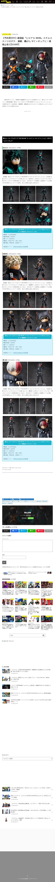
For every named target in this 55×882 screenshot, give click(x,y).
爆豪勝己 (46, 501)
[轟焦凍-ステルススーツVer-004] (27, 414)
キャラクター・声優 (7, 34)
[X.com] (53, 1)
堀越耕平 (40, 501)
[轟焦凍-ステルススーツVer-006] (27, 438)
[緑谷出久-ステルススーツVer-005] (44, 202)
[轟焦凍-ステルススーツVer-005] (44, 414)
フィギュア (16, 499)
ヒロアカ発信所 (24, 878)
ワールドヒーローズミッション (27, 499)
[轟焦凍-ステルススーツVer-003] (11, 414)
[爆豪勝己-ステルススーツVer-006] (27, 332)
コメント (5, 538)
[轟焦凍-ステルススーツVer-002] (40, 386)
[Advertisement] (27, 21)
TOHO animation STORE (20, 246)
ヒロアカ (15, 501)
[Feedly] (31, 518)
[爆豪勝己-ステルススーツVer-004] (27, 308)
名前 (3, 554)
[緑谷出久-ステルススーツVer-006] (27, 226)
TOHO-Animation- (7, 501)
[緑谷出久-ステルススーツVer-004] (27, 202)
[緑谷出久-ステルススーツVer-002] (40, 174)
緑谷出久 (5, 503)
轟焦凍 (11, 503)
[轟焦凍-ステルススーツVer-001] (15, 386)
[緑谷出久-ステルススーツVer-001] (15, 174)
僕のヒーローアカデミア (31, 501)
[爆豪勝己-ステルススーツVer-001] (15, 280)
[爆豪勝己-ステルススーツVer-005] (44, 308)
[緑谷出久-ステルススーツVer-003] (11, 202)
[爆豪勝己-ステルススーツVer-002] (40, 280)
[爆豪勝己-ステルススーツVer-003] (11, 308)
